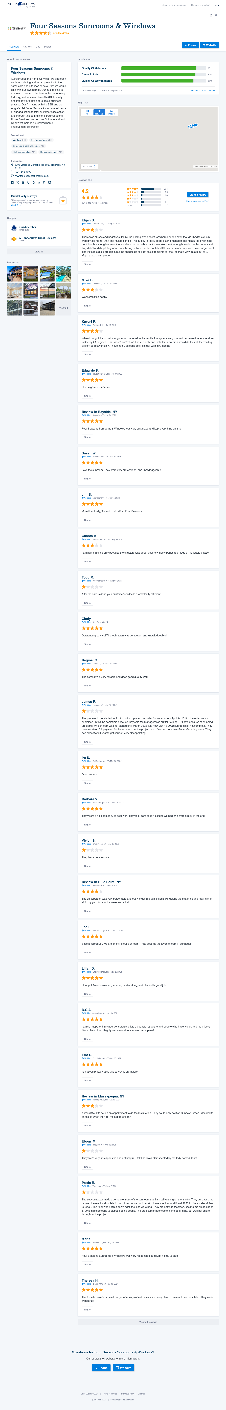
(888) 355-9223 (99, 1399)
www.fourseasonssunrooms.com (32, 175)
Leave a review (197, 194)
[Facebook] (12, 182)
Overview (14, 46)
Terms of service (110, 1393)
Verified (87, 223)
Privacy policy (127, 1393)
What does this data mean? (202, 90)
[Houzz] (28, 182)
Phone (192, 45)
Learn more (16, 204)
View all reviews (148, 1322)
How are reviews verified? (197, 201)
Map (38, 46)
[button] (194, 125)
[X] (17, 182)
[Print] (211, 15)
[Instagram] (49, 182)
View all (63, 307)
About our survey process (174, 4)
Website (211, 45)
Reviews (27, 46)
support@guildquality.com (122, 1399)
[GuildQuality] (21, 5)
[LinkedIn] (39, 182)
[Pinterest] (44, 182)
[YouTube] (23, 182)
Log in (216, 4)
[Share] (216, 15)
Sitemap (141, 1393)
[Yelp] (33, 182)
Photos (47, 46)
